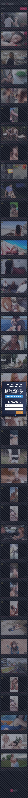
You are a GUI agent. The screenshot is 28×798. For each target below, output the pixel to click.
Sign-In (20, 412)
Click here (9, 412)
